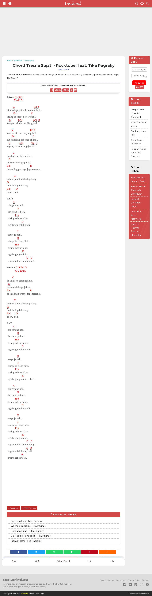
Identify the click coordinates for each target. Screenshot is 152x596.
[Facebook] (18, 552)
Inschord (24, 594)
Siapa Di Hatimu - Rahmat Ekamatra (136, 229)
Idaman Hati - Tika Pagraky (26, 540)
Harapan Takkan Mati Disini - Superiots (138, 152)
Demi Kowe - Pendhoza (137, 142)
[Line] (72, 552)
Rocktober (14, 508)
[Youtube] (147, 584)
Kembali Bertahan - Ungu (136, 203)
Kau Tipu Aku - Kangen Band (138, 179)
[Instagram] (141, 584)
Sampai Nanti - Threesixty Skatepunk (138, 113)
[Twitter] (36, 552)
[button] (107, 552)
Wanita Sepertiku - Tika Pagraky (28, 525)
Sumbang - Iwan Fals (138, 133)
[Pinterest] (89, 552)
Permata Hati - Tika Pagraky (26, 521)
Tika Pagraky (30, 508)
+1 (88, 561)
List (138, 87)
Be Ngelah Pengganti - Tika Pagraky (31, 535)
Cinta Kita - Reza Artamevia (136, 215)
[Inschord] (73, 4)
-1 (112, 561)
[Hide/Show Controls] (75, 90)
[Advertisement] (76, 32)
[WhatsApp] (54, 552)
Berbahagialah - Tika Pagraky (27, 531)
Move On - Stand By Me (139, 124)
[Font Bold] (71, 90)
